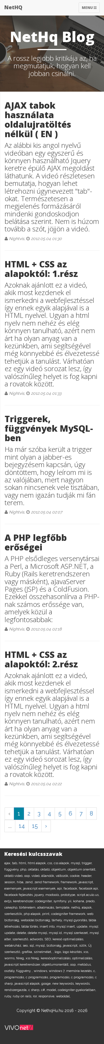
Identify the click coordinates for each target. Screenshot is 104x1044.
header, (86, 876)
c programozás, (38, 977)
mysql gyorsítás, (76, 920)
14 (22, 825)
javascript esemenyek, (40, 888)
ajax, (8, 863)
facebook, (71, 888)
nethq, (76, 907)
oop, (27, 876)
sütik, (83, 945)
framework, (70, 882)
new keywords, (63, 984)
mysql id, (56, 933)
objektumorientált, (56, 964)
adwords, (37, 939)
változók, (63, 876)
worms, (10, 958)
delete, (22, 933)
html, (23, 863)
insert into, (48, 926)
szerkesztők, (14, 914)
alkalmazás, (46, 907)
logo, (59, 952)
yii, (70, 901)
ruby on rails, (23, 996)
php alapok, (33, 914)
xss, (86, 952)
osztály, (10, 971)
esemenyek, (13, 888)
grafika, (28, 952)
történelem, (28, 907)
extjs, (8, 901)
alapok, (87, 907)
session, (10, 882)
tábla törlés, (30, 926)
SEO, (48, 939)
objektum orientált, (82, 869)
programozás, (15, 977)
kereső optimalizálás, (68, 939)
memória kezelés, (79, 971)
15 (35, 825)
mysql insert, (66, 926)
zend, (29, 882)
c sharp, (34, 990)
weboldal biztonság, (36, 920)
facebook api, (89, 888)
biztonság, (55, 945)
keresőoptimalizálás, (56, 958)
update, (83, 926)
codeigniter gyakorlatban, (77, 990)
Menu (90, 9)
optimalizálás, (82, 958)
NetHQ (13, 7)
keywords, (82, 984)
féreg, (21, 958)
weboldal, (63, 996)
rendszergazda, (16, 990)
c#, (44, 990)
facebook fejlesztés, (19, 895)
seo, (26, 945)
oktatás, (34, 869)
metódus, (84, 964)
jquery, (39, 895)
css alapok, (62, 863)
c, (94, 971)
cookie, (75, 876)
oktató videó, (14, 876)
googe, (46, 984)
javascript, (86, 882)
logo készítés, (73, 952)
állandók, (48, 876)
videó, (36, 876)
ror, (35, 996)
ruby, (8, 996)
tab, (15, 863)
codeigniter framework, (69, 914)
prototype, (69, 895)
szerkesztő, (21, 939)
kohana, (79, 901)
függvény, (12, 869)
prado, (90, 901)
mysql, (76, 863)
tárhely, (58, 920)
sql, (32, 945)
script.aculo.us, (88, 895)
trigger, (87, 863)
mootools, (53, 895)
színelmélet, (43, 952)
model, (52, 990)
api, (60, 888)
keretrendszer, (24, 901)
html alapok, (37, 863)
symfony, (60, 901)
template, (63, 907)
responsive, (47, 996)
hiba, (21, 882)
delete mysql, (38, 933)
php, (24, 869)
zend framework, (47, 882)
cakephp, (11, 907)
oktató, (45, 869)
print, (46, 914)
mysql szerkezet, (77, 933)
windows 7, (57, 971)
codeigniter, (44, 901)
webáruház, (13, 945)
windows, (41, 971)
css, (50, 863)
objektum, (59, 869)
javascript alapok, (27, 984)
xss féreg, (33, 958)
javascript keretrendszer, (23, 964)
